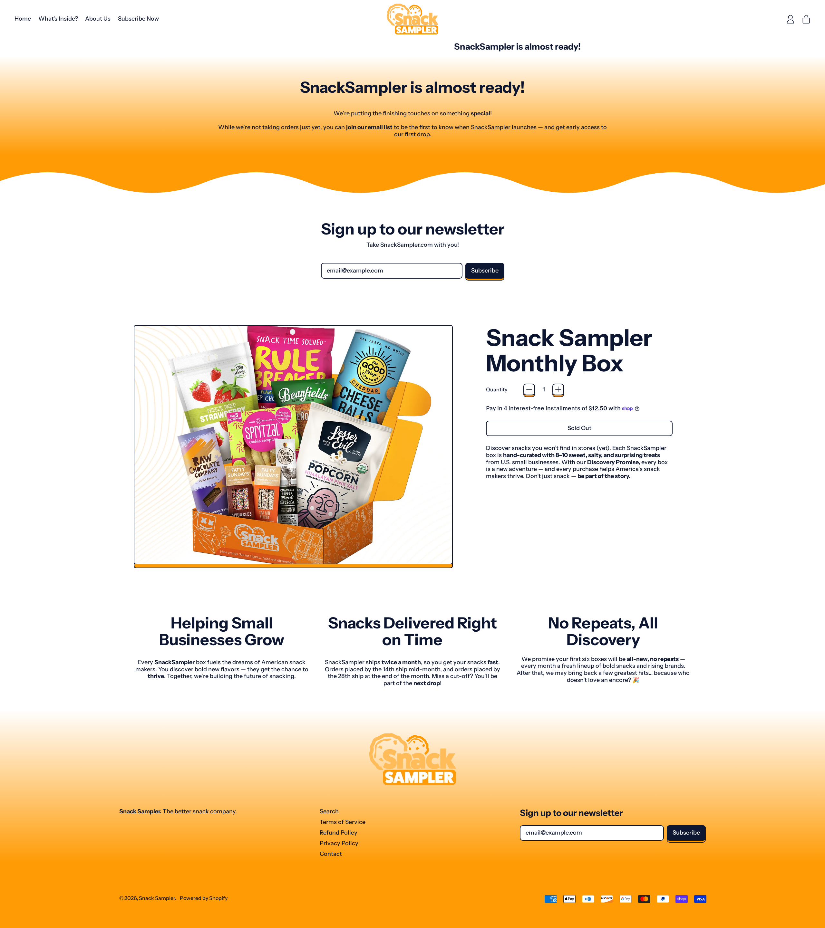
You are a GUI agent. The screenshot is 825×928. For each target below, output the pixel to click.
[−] (529, 389)
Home (23, 18)
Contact (331, 853)
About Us (98, 18)
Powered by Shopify (204, 898)
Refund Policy (338, 832)
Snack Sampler (157, 898)
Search (329, 811)
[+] (558, 389)
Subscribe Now (138, 18)
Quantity (496, 390)
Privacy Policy (339, 843)
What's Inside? (58, 18)
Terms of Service (342, 822)
